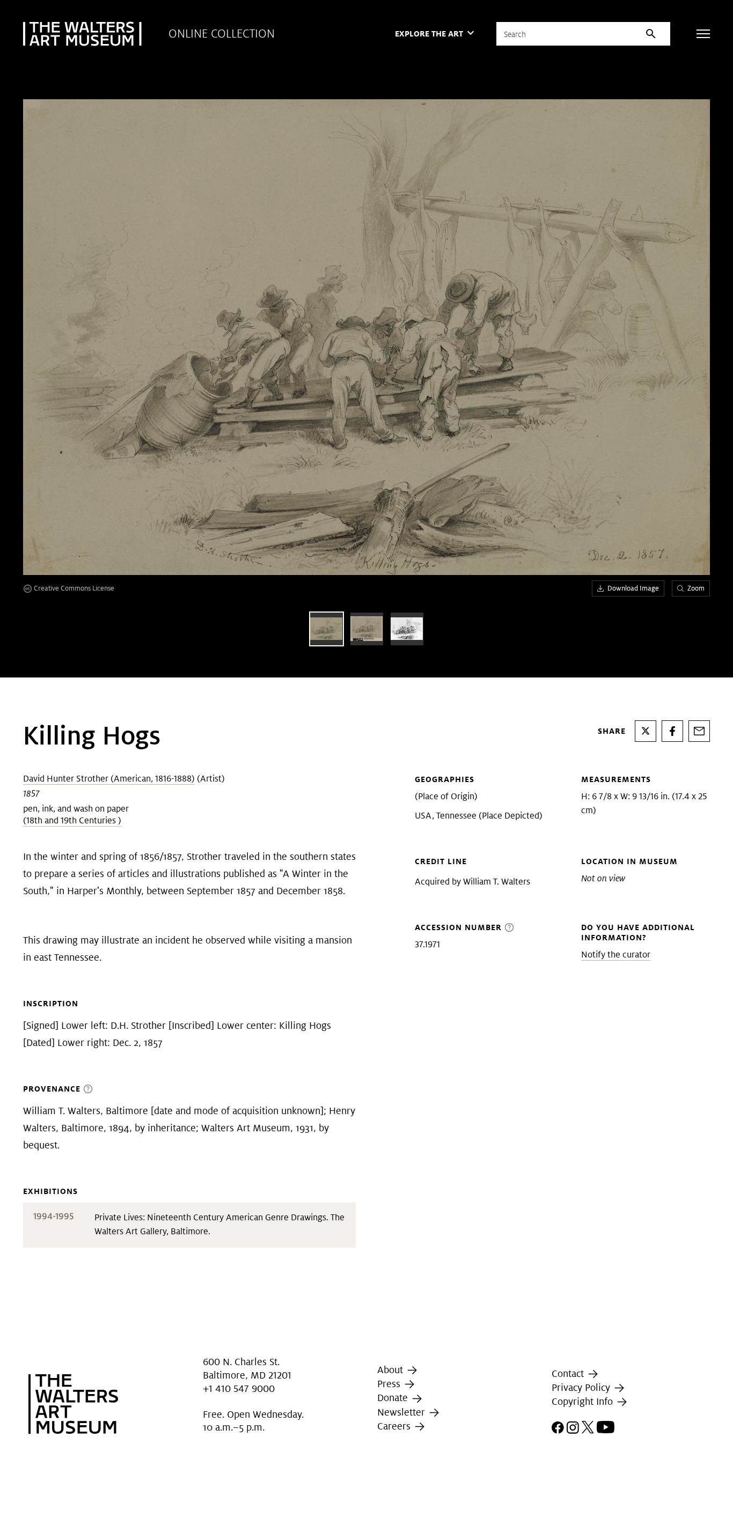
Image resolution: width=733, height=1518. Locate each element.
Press (390, 1383)
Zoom (696, 588)
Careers (395, 1426)
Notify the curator (615, 954)
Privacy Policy (582, 1387)
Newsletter (402, 1412)
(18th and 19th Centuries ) (72, 820)
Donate (394, 1397)
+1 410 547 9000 (239, 1388)
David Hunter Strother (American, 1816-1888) (109, 778)
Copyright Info (583, 1401)
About (391, 1370)
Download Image (633, 588)
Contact (569, 1373)
